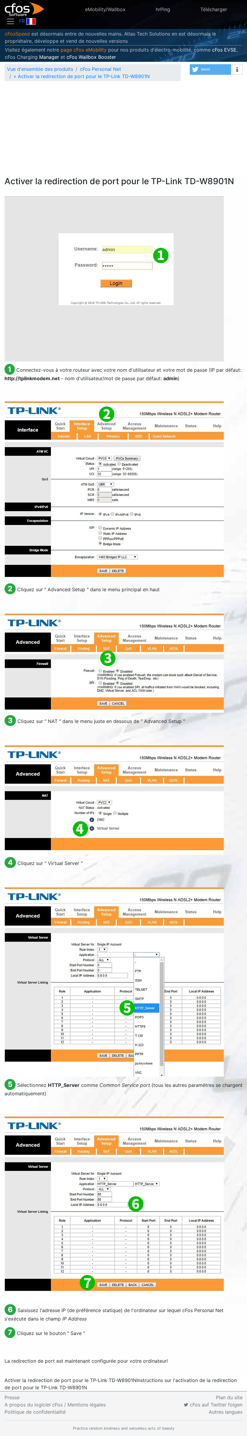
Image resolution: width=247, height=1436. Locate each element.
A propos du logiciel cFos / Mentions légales (55, 1405)
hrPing (163, 9)
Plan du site (229, 1397)
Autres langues (225, 1412)
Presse (12, 1397)
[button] (210, 69)
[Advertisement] (123, 131)
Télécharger (213, 9)
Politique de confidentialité (35, 1412)
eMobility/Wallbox (105, 9)
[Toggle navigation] (10, 21)
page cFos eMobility (84, 50)
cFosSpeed (17, 34)
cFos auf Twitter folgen (215, 1405)
